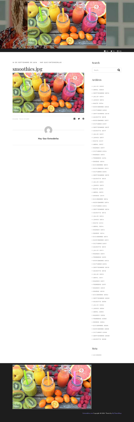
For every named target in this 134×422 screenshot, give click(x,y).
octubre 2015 (100, 171)
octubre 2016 (100, 151)
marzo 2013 (99, 253)
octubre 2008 (100, 332)
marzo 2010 (99, 288)
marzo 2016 (99, 154)
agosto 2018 (99, 117)
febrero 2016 (99, 158)
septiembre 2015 (101, 175)
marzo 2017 (99, 148)
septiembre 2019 (101, 93)
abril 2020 (98, 89)
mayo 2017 (98, 141)
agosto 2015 (99, 178)
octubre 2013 (100, 243)
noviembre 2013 (101, 240)
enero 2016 (98, 161)
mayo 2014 (98, 223)
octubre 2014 (100, 206)
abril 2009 (98, 312)
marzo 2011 (99, 281)
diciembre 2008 (100, 325)
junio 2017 (98, 137)
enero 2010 (98, 291)
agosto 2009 (99, 301)
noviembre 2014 (101, 202)
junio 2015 (98, 185)
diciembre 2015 (100, 165)
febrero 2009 (100, 318)
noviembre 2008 (101, 329)
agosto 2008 (99, 339)
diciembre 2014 (100, 199)
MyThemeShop (116, 413)
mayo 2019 (98, 103)
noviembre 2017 (101, 120)
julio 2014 (98, 216)
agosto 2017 (99, 130)
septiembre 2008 (101, 335)
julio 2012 (98, 274)
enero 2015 (98, 195)
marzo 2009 (99, 315)
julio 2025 (98, 86)
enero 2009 (99, 322)
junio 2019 (98, 100)
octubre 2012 (100, 264)
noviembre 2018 (101, 107)
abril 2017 (98, 144)
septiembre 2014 (101, 209)
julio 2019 (98, 96)
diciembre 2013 (100, 236)
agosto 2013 (99, 247)
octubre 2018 (100, 110)
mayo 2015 (98, 189)
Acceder (97, 355)
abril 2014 (98, 226)
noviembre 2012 (101, 260)
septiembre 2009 (101, 298)
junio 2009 (98, 308)
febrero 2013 (99, 257)
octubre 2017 (100, 124)
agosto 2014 (99, 212)
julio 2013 (98, 250)
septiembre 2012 (101, 267)
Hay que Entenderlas (51, 62)
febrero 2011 (99, 284)
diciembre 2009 (100, 294)
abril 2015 (98, 192)
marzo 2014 (99, 230)
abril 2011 (98, 277)
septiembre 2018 (101, 113)
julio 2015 (98, 182)
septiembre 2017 (101, 127)
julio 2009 (98, 305)
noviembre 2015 (101, 168)
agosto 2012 (99, 271)
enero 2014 (98, 233)
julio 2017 (98, 134)
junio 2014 (98, 219)
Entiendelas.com (88, 413)
